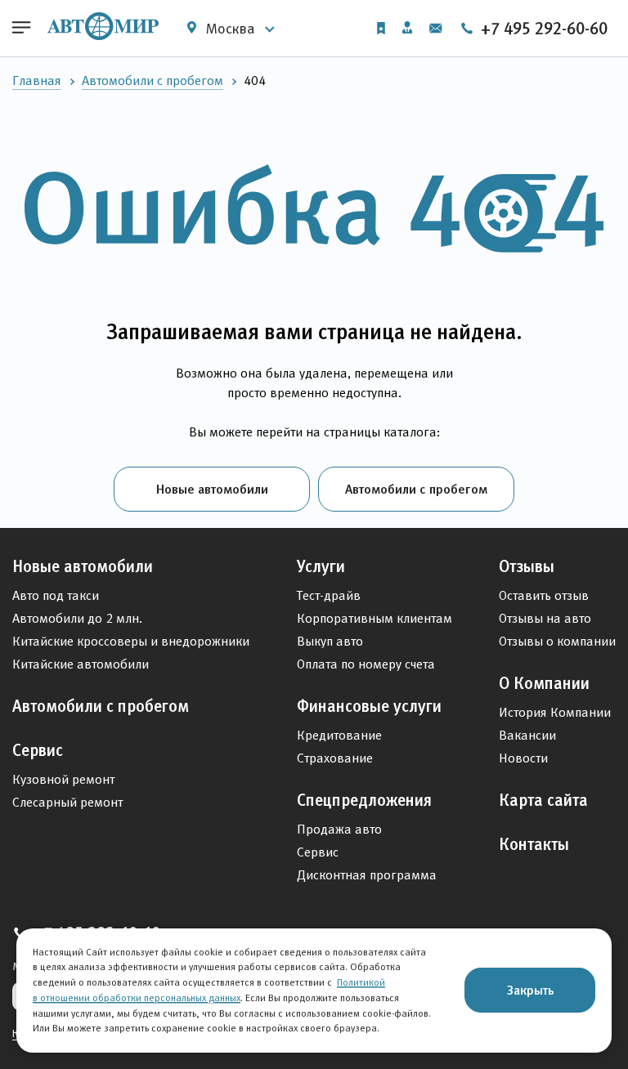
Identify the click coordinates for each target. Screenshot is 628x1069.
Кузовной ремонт (63, 779)
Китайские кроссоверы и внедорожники (130, 641)
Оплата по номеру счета (366, 664)
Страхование (335, 758)
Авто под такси (55, 595)
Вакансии (527, 735)
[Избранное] (381, 28)
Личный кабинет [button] (407, 28)
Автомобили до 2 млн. (77, 618)
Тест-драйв (329, 595)
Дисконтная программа (367, 875)
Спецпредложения (364, 800)
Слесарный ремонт (67, 802)
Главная (36, 80)
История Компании (555, 712)
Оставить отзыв (544, 595)
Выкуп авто (330, 641)
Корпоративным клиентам (374, 618)
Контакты (534, 844)
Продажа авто (339, 829)
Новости (523, 758)
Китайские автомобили (80, 664)
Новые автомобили (212, 488)
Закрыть (530, 989)
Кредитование (339, 735)
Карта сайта (543, 800)
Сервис (37, 750)
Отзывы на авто (545, 618)
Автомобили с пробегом (152, 80)
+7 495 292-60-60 (542, 29)
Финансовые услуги (369, 706)
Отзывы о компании (557, 641)
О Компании (544, 683)
